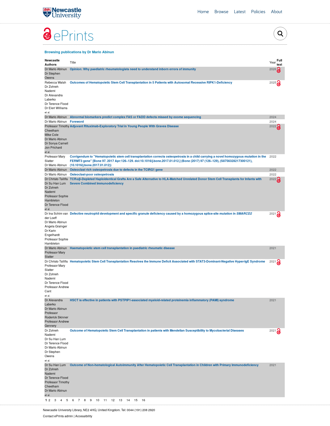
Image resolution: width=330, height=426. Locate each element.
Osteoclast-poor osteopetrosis (92, 174)
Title (73, 62)
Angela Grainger (56, 226)
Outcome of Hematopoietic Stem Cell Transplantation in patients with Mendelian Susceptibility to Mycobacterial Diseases (157, 330)
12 (113, 400)
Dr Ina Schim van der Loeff (56, 215)
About (276, 11)
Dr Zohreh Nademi (51, 88)
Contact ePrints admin (58, 416)
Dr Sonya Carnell (56, 143)
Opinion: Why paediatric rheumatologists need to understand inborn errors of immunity (133, 69)
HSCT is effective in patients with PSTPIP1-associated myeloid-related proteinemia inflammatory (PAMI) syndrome (152, 300)
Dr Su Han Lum (55, 183)
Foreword (77, 121)
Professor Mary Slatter (55, 158)
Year (272, 62)
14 (128, 400)
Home (203, 11)
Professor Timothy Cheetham (57, 128)
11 (105, 400)
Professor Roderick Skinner (56, 315)
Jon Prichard (53, 147)
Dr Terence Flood (56, 103)
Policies (258, 11)
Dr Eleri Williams (56, 108)
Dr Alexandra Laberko (54, 97)
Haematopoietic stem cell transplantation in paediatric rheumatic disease (122, 248)
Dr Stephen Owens (52, 75)
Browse (221, 11)
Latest (240, 11)
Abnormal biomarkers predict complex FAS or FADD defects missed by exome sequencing (135, 117)
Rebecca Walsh (55, 82)
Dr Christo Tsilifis (56, 179)
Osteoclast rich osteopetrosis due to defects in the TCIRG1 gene (116, 169)
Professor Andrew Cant (57, 289)
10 (97, 400)
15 (136, 400)
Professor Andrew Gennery (57, 323)
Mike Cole (51, 134)
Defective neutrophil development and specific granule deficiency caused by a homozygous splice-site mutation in (161, 213)
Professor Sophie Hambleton (56, 198)
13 (120, 400)
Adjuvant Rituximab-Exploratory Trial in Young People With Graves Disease (124, 126)
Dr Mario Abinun (56, 69)
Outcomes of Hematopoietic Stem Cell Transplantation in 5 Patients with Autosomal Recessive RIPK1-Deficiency (151, 82)
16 (143, 400)
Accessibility (83, 416)
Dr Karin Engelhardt (52, 232)
